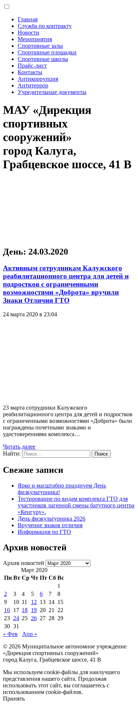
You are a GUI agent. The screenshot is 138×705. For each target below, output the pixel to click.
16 (7, 610)
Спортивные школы (43, 59)
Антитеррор (33, 85)
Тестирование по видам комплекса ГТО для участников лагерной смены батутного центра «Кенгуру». (76, 505)
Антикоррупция (38, 79)
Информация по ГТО (44, 532)
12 (34, 602)
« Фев (10, 634)
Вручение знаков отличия (50, 525)
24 (16, 618)
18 (25, 610)
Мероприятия (35, 39)
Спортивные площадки (47, 52)
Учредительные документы (52, 92)
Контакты (30, 72)
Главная (28, 19)
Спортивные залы (40, 46)
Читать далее (19, 446)
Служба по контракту (45, 26)
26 (34, 618)
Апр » (29, 634)
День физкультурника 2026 (51, 518)
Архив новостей (23, 563)
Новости (28, 32)
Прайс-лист (32, 65)
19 (34, 610)
